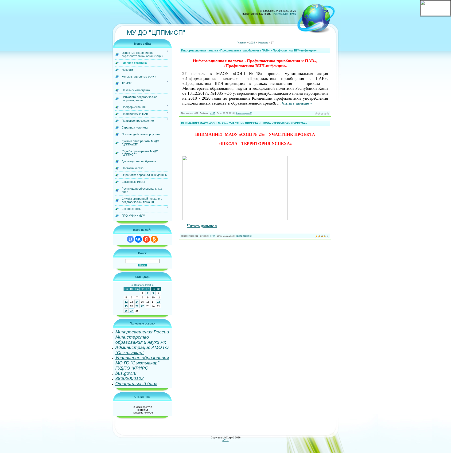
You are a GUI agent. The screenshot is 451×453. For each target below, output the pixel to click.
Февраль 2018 (142, 285)
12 (126, 301)
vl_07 (212, 113)
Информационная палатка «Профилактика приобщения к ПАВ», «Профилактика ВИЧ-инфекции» (249, 50)
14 (137, 301)
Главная (241, 42)
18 (158, 301)
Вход (293, 13)
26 (126, 310)
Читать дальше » (297, 103)
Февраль (263, 42)
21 (137, 306)
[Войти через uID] (130, 239)
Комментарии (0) (244, 113)
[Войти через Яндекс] (146, 239)
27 (131, 310)
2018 (252, 42)
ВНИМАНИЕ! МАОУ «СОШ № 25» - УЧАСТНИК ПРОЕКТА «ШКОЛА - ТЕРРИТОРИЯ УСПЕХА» (244, 123)
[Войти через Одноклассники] (154, 239)
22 (142, 306)
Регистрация (280, 13)
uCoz (225, 440)
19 (126, 306)
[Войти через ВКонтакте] (138, 239)
